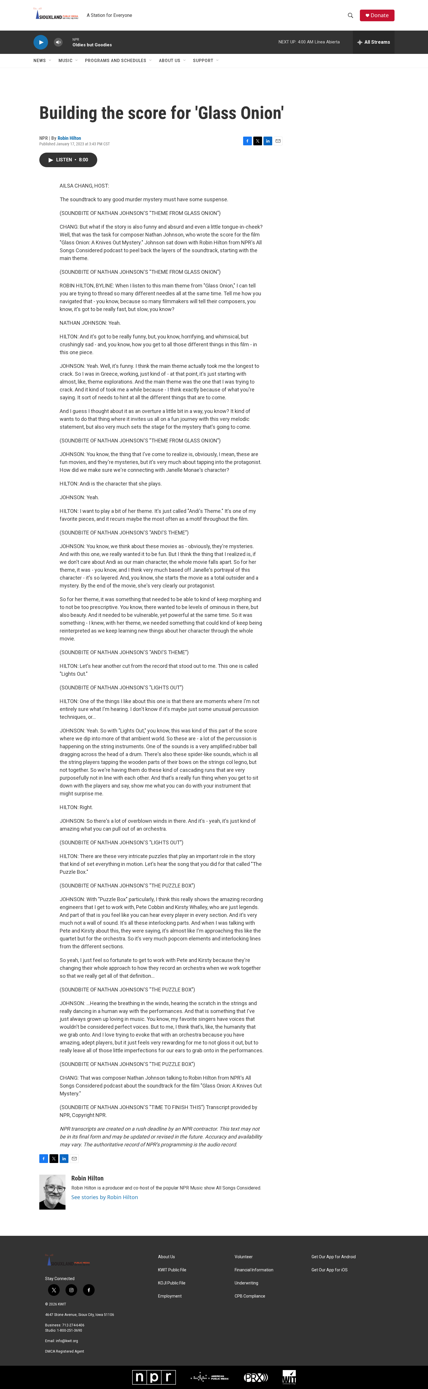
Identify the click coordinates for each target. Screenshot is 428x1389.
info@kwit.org (67, 1341)
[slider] (67, 42)
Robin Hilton (69, 138)
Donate (380, 15)
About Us (170, 60)
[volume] (58, 42)
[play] (40, 42)
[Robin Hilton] (52, 1192)
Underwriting (246, 1283)
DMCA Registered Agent (64, 1351)
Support (203, 60)
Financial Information (254, 1270)
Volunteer (244, 1257)
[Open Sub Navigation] (50, 60)
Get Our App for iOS (330, 1270)
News (39, 60)
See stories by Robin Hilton (104, 1197)
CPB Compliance (250, 1296)
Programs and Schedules (115, 60)
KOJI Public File (171, 1283)
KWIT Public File (172, 1270)
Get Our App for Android (334, 1257)
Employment (170, 1296)
